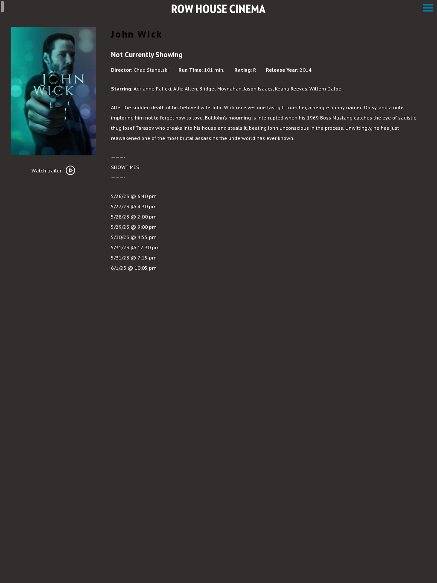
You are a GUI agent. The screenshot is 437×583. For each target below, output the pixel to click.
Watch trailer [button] (46, 170)
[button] (428, 8)
